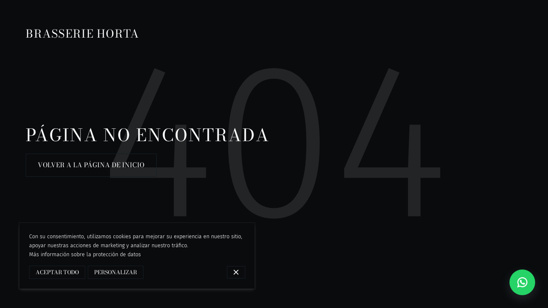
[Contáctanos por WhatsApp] (522, 282)
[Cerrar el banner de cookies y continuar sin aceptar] (236, 272)
